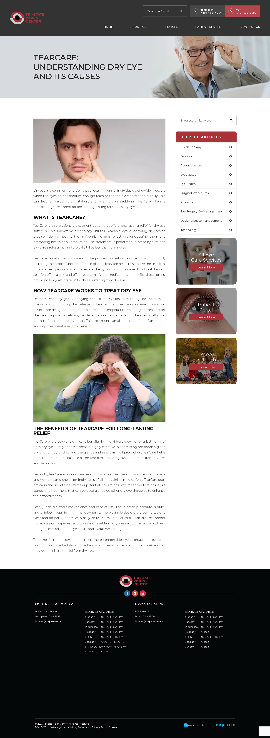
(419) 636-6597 (246, 12)
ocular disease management (201, 220)
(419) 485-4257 (211, 12)
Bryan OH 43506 (145, 614)
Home (108, 26)
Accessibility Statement (77, 727)
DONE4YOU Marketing (47, 727)
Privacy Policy (99, 727)
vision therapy (190, 147)
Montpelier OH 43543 (47, 614)
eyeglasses (188, 174)
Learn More (206, 267)
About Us (138, 26)
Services (171, 26)
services (186, 156)
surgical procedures (194, 193)
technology (188, 230)
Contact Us (250, 26)
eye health (188, 184)
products (186, 202)
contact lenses (191, 165)
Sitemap (113, 727)
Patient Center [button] (208, 26)
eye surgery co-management (201, 211)
